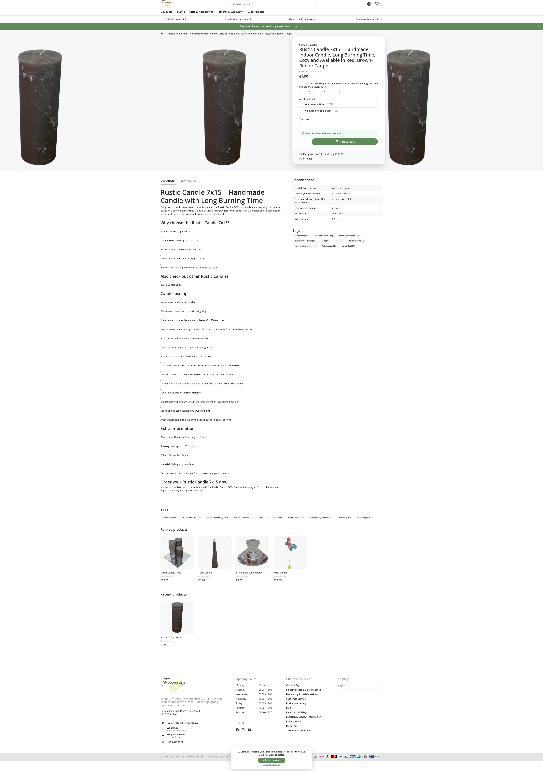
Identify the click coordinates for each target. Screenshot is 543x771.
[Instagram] (244, 729)
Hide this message (271, 760)
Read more (291, 26)
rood (339, 241)
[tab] (188, 181)
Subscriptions (255, 11)
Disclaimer (291, 725)
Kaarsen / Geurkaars (305, 241)
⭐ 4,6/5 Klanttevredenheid (237, 19)
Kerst (325, 241)
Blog (288, 707)
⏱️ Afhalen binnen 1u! (175, 19)
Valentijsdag (329, 246)
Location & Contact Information (303, 716)
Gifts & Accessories (201, 11)
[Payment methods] (315, 756)
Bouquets (167, 11)
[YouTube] (250, 729)
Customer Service (296, 698)
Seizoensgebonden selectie (369, 19)
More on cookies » (271, 764)
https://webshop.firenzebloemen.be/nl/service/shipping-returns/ (342, 83)
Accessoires (301, 236)
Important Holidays (296, 712)
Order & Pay (293, 685)
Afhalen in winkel (324, 236)
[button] (368, 4)
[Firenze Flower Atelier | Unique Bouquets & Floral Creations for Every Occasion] (193, 4)
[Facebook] (238, 729)
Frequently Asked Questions (302, 694)
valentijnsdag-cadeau (305, 246)
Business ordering (296, 703)
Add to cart (347, 142)
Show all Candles (308, 44)
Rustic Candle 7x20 (170, 284)
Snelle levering (357, 241)
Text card (304, 119)
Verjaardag (348, 246)
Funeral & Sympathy (230, 11)
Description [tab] (168, 181)
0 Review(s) (304, 71)
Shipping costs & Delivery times (303, 689)
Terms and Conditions (298, 730)
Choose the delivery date (312, 86)
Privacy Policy (293, 721)
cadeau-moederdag (349, 236)
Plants (181, 11)
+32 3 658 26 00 (168, 714)
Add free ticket (307, 99)
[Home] (161, 33)
